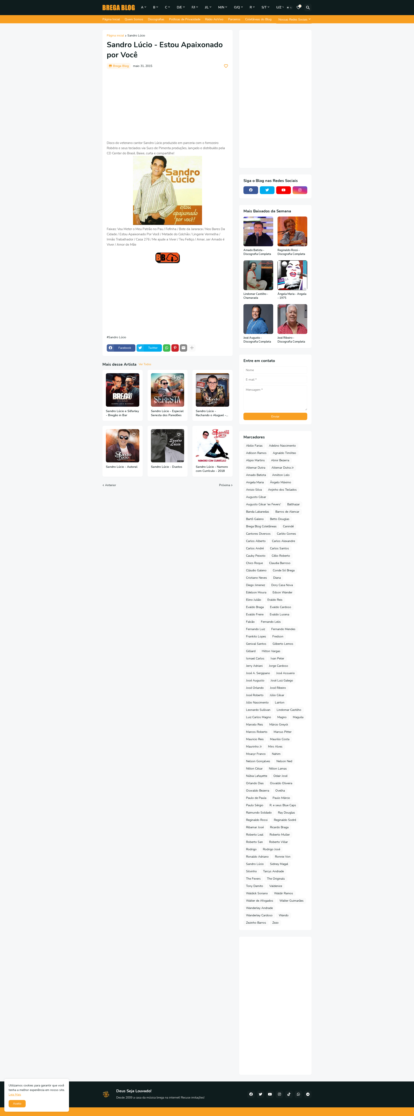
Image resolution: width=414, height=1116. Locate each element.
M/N (221, 7)
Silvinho (251, 871)
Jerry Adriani (254, 666)
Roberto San (254, 842)
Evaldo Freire (254, 614)
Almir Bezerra (280, 460)
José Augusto (255, 680)
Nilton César (254, 769)
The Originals (276, 879)
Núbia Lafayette (256, 776)
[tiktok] (289, 1094)
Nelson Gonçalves (258, 761)
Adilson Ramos (256, 453)
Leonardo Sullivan (258, 710)
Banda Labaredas (257, 512)
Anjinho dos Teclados (282, 490)
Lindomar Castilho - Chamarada (255, 296)
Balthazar (293, 504)
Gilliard (251, 651)
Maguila (298, 717)
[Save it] (226, 66)
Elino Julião (253, 600)
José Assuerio (285, 673)
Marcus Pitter (283, 732)
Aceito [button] (17, 1104)
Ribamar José (255, 827)
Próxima (224, 485)
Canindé (288, 526)
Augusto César (256, 497)
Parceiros (234, 19)
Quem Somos (134, 19)
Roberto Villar (278, 842)
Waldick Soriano (257, 893)
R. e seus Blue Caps (283, 805)
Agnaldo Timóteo (284, 453)
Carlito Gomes (286, 534)
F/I (193, 7)
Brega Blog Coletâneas (261, 526)
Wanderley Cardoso (259, 915)
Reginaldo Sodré (285, 820)
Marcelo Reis (254, 724)
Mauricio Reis (255, 739)
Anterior (110, 485)
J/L (207, 7)
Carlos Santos (279, 548)
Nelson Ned (284, 761)
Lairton (279, 702)
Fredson (277, 636)
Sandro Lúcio (136, 36)
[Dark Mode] (289, 7)
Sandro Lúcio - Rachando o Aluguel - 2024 (211, 413)
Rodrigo (251, 849)
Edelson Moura (256, 592)
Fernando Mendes (283, 629)
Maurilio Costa (279, 739)
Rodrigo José (271, 849)
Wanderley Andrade (259, 908)
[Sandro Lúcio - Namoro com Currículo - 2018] (212, 446)
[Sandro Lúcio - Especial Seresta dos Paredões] (167, 390)
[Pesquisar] (308, 7)
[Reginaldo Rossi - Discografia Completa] (292, 231)
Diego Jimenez (255, 585)
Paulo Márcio (281, 798)
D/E (179, 7)
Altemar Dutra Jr (282, 468)
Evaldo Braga (255, 607)
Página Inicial (111, 19)
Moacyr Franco (256, 754)
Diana (277, 578)
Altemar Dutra (255, 468)
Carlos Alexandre (283, 541)
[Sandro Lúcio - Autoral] (122, 446)
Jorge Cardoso (278, 666)
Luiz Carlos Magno (258, 717)
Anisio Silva (254, 490)
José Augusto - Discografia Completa (257, 340)
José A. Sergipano (258, 673)
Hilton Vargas (271, 651)
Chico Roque (254, 563)
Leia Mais (15, 1094)
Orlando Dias (255, 783)
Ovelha (280, 791)
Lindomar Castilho (289, 710)
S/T (264, 7)
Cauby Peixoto (255, 556)
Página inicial (115, 36)
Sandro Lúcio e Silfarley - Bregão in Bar (122, 413)
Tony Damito (254, 886)
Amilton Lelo (281, 475)
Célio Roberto (281, 556)
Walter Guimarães (291, 901)
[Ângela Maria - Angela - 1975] (292, 275)
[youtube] (283, 190)
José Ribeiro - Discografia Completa (291, 340)
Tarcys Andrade (273, 871)
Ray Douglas (286, 813)
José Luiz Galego (282, 680)
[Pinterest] (175, 348)
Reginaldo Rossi (257, 820)
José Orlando (255, 688)
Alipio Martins (255, 460)
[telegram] (308, 1094)
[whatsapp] (298, 1094)
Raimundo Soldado (259, 813)
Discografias (156, 19)
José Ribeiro (278, 688)
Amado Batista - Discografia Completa (257, 252)
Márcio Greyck (278, 724)
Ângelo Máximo (280, 482)
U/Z (278, 7)
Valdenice (275, 886)
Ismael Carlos (255, 658)
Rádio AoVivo (214, 19)
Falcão (250, 622)
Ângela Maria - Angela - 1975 (292, 296)
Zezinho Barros (256, 923)
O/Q (237, 7)
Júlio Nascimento (257, 702)
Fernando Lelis (271, 622)
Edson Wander (282, 592)
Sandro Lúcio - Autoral (121, 467)
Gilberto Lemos (283, 644)
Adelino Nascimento (282, 446)
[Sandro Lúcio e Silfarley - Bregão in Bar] (122, 390)
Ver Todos (145, 364)
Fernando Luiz (255, 629)
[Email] (183, 348)
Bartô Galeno (255, 519)
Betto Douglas (279, 519)
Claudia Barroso (279, 563)
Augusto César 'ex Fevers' (263, 504)
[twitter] (267, 190)
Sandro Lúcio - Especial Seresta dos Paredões (167, 413)
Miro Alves (275, 747)
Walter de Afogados (259, 901)
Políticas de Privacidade (184, 19)
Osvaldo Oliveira (281, 783)
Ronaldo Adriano (257, 857)
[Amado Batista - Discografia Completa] (258, 231)
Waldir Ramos (283, 893)
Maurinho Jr (254, 747)
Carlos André (255, 548)
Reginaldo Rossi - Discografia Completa (291, 252)
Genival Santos (256, 644)
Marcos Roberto (256, 732)
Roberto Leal (254, 835)
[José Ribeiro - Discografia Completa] (292, 319)
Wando (284, 915)
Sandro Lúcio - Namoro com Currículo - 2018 (212, 469)
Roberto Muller (280, 835)
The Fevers (253, 879)
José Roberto (254, 695)
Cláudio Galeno (256, 570)
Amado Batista (256, 475)
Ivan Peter (277, 658)
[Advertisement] (167, 104)
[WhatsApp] (166, 348)
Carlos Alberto (256, 541)
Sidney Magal (279, 864)
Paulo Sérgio (254, 805)
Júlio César (277, 695)
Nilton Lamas (278, 769)
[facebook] (250, 190)
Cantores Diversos (258, 534)
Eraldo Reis (274, 600)
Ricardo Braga (279, 827)
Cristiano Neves (256, 578)
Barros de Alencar (287, 512)
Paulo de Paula (256, 798)
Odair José (280, 776)
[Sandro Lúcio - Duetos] (167, 446)
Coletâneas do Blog (258, 19)
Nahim (276, 754)
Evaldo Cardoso (280, 607)
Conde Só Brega (284, 570)
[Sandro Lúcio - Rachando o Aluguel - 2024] (212, 390)
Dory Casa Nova (282, 585)
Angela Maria (255, 482)
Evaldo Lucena (279, 614)
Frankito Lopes (256, 636)
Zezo (275, 923)
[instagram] (300, 190)
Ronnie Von (282, 857)
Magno (282, 717)
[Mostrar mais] (192, 348)
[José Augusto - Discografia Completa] (258, 319)
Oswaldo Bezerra (257, 791)
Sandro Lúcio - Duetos (166, 467)
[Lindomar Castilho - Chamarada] (258, 275)
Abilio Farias (254, 446)
